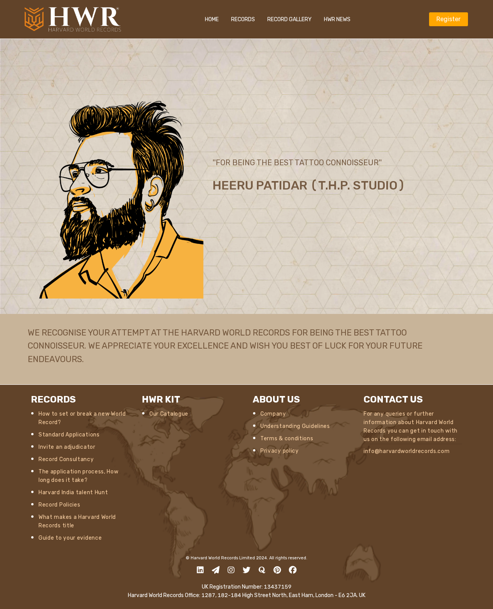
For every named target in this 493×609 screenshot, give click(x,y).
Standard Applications (69, 434)
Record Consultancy (66, 459)
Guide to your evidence (70, 538)
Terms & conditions (287, 438)
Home (212, 19)
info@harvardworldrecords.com (407, 451)
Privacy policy (279, 451)
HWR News (337, 19)
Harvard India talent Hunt (73, 492)
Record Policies (59, 505)
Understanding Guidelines (295, 426)
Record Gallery (289, 19)
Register (448, 19)
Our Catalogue (168, 414)
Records (243, 19)
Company (273, 414)
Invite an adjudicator (67, 447)
